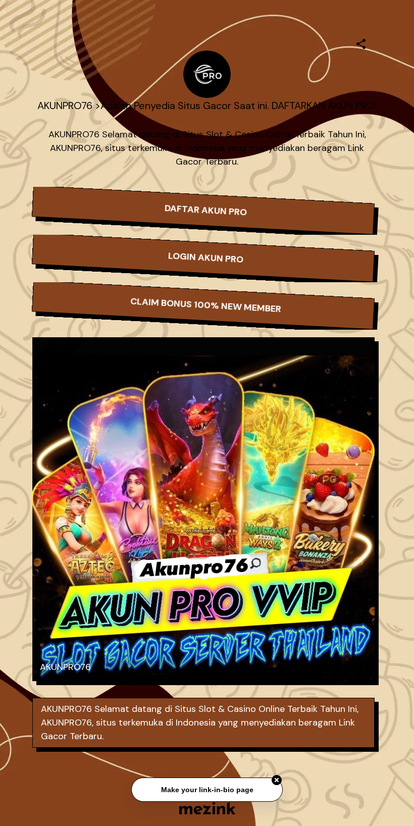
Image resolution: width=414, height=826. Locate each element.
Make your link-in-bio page (207, 790)
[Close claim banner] (277, 781)
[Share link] (361, 42)
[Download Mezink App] (207, 808)
